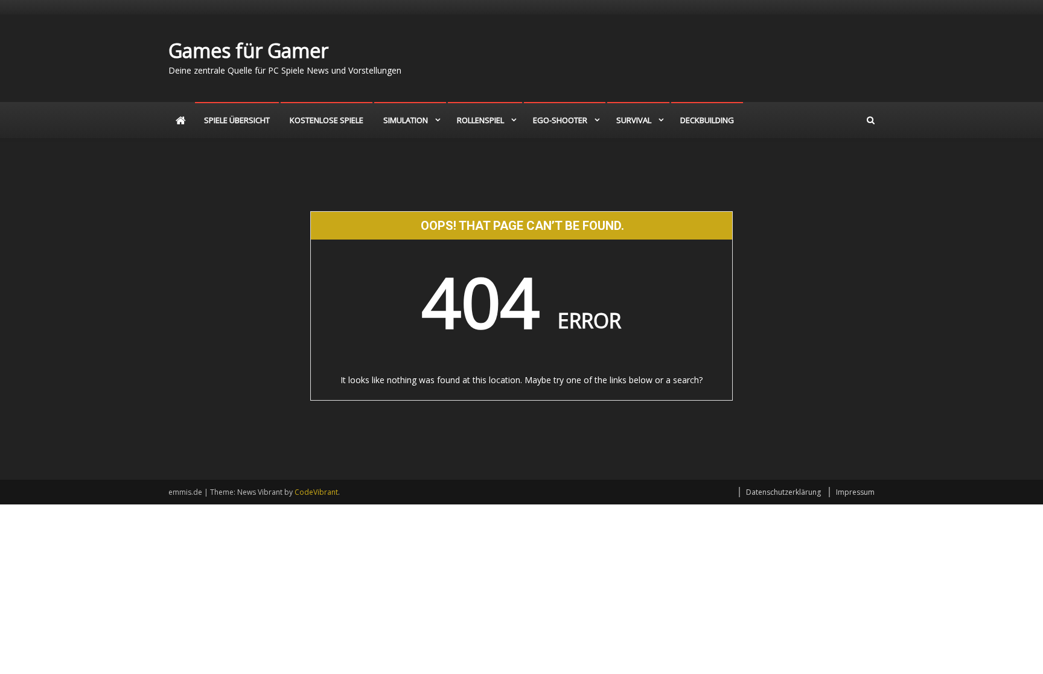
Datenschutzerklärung (783, 492)
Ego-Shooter (560, 120)
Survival (633, 120)
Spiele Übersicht (237, 120)
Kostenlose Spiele (326, 120)
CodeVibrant (316, 492)
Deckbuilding (707, 120)
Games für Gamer (248, 50)
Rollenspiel (480, 120)
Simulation (405, 120)
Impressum (855, 492)
